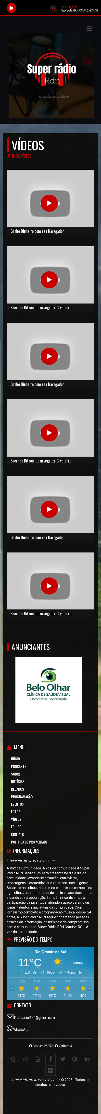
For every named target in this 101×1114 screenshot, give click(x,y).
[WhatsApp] (26, 1059)
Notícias (18, 781)
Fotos (15, 811)
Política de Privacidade (29, 841)
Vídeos (16, 819)
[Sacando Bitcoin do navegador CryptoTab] (49, 279)
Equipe (16, 826)
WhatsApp (21, 1030)
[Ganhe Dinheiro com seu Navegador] (49, 203)
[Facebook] (50, 1059)
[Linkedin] (87, 1059)
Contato (17, 834)
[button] (89, 29)
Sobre (15, 773)
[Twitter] (63, 1059)
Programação (22, 796)
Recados (17, 789)
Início (15, 758)
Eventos (17, 804)
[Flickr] (50, 1070)
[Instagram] (14, 1059)
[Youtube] (38, 1059)
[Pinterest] (75, 1059)
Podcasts (18, 766)
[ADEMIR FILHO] (84, 681)
